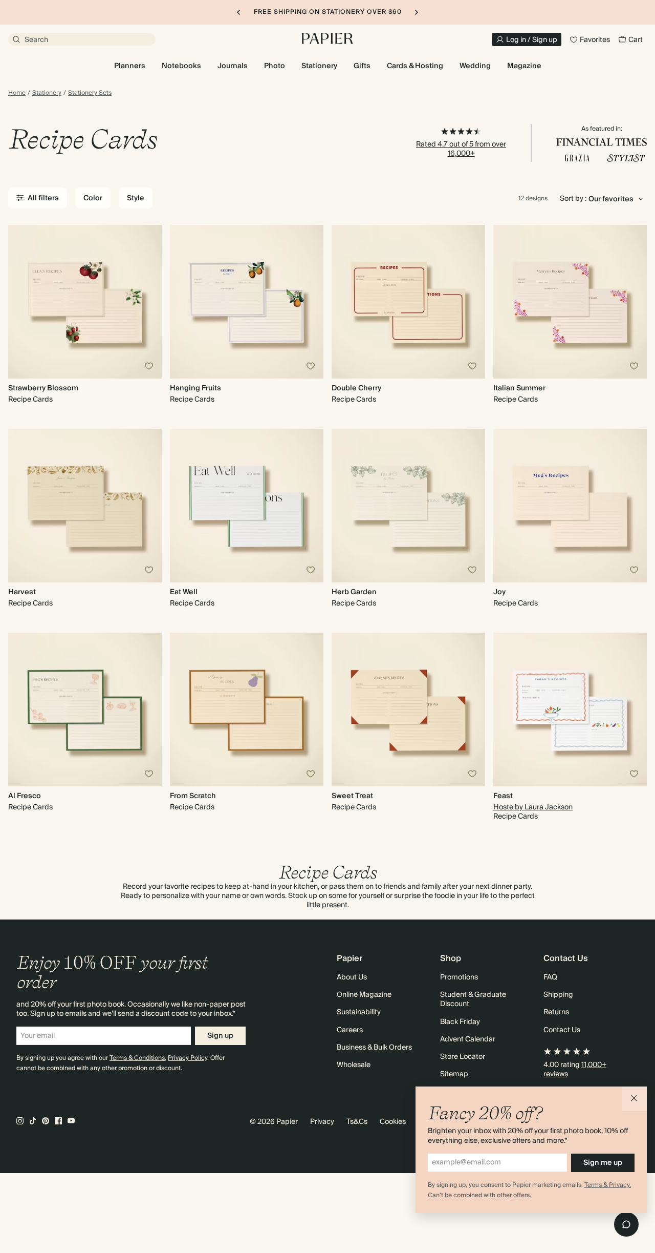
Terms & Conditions (137, 1058)
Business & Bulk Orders (374, 1047)
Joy (499, 592)
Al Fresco (24, 796)
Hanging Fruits (195, 388)
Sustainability (359, 1012)
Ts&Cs (356, 1121)
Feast (503, 796)
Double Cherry (356, 388)
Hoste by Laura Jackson (533, 807)
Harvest (22, 592)
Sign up (220, 1036)
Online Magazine (364, 994)
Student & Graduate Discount (473, 999)
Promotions (459, 977)
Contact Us (561, 1030)
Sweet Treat (352, 796)
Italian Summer (519, 388)
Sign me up (602, 1163)
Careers (350, 1030)
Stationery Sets (90, 93)
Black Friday (460, 1022)
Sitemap (454, 1074)
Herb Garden (354, 592)
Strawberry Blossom (43, 388)
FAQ (550, 977)
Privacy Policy (187, 1058)
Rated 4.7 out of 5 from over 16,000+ (461, 149)
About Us (352, 977)
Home (17, 93)
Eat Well (184, 592)
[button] (634, 1099)
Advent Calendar (467, 1039)
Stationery (46, 93)
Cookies (393, 1121)
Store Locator (462, 1056)
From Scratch (193, 796)
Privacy (322, 1121)
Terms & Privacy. (607, 1185)
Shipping (558, 994)
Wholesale (353, 1065)
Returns (556, 1012)
